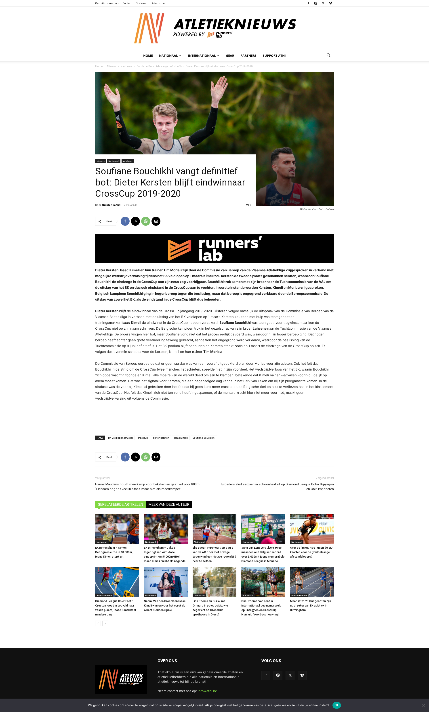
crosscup (143, 437)
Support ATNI (274, 55)
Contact (127, 3)
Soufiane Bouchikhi (204, 437)
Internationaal (104, 595)
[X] (323, 3)
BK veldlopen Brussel (120, 437)
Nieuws (111, 66)
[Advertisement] (214, 417)
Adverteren (158, 3)
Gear (230, 55)
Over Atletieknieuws (106, 3)
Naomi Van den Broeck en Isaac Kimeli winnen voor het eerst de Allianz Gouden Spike (165, 605)
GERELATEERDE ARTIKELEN (120, 504)
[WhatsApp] (145, 221)
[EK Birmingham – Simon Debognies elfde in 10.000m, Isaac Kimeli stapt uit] (117, 529)
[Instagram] (315, 3)
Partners (248, 55)
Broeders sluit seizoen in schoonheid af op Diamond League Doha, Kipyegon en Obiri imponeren (277, 486)
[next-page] (105, 623)
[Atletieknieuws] (214, 28)
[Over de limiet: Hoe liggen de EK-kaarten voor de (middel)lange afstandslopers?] (312, 529)
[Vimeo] (330, 3)
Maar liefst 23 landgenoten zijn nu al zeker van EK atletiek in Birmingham (310, 605)
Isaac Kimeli (181, 437)
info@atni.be (207, 691)
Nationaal (126, 66)
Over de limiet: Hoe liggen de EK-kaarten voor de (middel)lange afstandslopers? (311, 552)
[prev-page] (98, 623)
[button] (328, 56)
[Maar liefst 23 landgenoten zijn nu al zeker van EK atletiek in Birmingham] (312, 582)
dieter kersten (161, 437)
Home (148, 55)
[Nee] (423, 705)
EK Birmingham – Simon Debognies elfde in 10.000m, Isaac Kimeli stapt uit (113, 552)
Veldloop (127, 160)
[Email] (155, 221)
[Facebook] (308, 3)
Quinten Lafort (111, 204)
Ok (337, 705)
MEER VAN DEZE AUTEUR (168, 504)
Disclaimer (142, 3)
